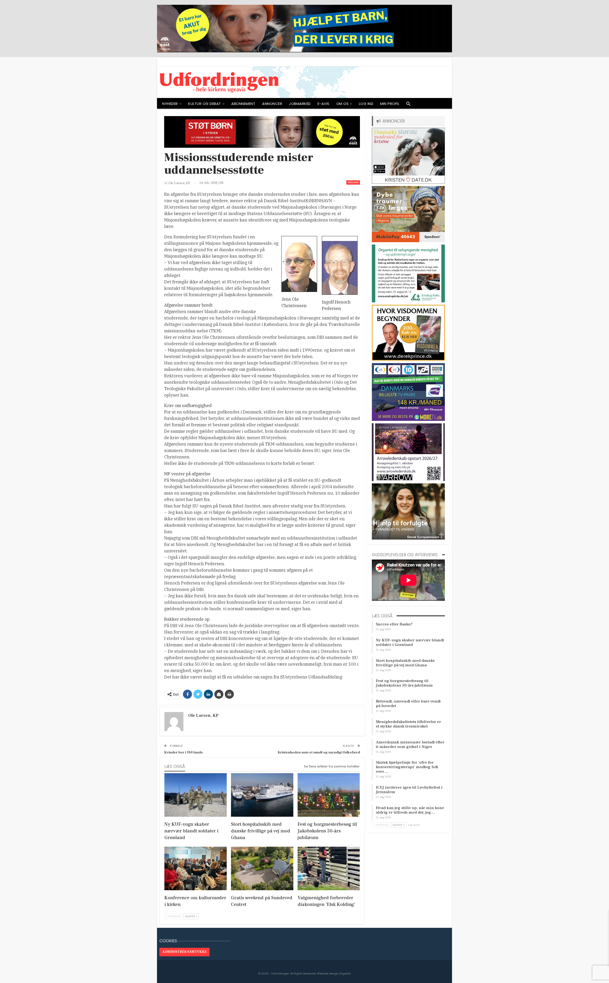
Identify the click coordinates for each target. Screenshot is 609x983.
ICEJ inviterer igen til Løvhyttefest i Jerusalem (409, 790)
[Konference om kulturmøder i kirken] (195, 868)
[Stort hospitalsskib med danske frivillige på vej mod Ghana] (262, 795)
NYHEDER (170, 103)
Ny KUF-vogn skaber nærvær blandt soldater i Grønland (410, 642)
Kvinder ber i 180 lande (183, 752)
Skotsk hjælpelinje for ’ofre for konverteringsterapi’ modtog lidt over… (407, 767)
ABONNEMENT (243, 103)
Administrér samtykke (184, 952)
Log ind (366, 103)
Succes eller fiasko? (394, 624)
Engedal (345, 973)
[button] (408, 105)
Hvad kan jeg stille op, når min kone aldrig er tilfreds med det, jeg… (410, 810)
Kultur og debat (204, 103)
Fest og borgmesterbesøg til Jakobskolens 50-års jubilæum (404, 683)
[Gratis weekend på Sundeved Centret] (262, 868)
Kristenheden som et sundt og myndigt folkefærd (319, 752)
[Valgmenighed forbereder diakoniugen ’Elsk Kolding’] (329, 868)
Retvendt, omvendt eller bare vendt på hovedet (408, 703)
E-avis (323, 103)
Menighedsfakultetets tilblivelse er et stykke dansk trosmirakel (408, 724)
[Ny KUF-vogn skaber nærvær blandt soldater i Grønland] (195, 795)
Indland (353, 182)
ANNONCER (272, 103)
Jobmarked (300, 103)
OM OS (342, 103)
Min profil (389, 103)
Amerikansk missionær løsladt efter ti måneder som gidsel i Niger (410, 744)
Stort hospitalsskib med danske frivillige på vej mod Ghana (405, 663)
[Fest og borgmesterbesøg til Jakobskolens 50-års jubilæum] (329, 795)
